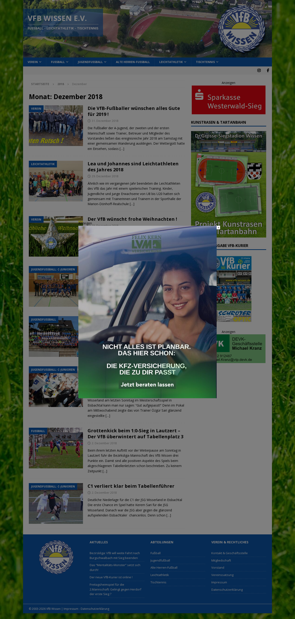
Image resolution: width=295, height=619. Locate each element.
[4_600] (147, 395)
